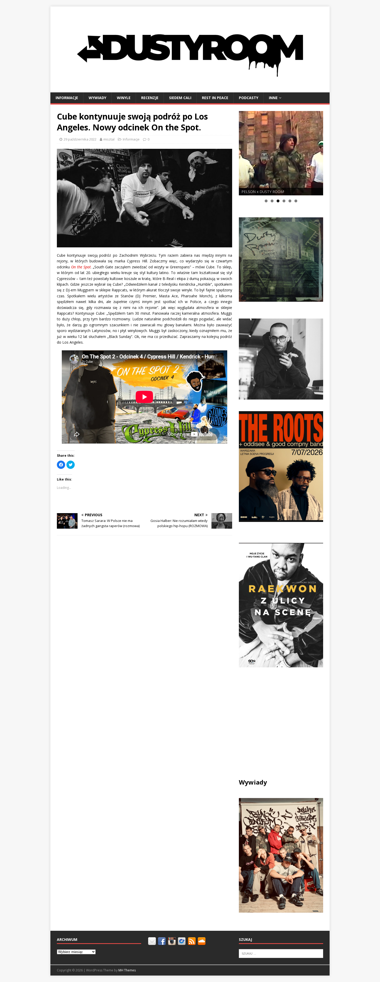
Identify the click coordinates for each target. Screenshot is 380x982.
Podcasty (248, 97)
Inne (273, 97)
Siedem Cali (180, 97)
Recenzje (149, 97)
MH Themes (127, 970)
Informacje (67, 97)
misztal (109, 139)
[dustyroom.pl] (190, 89)
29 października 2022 (80, 139)
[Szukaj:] (281, 953)
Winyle (124, 97)
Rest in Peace (215, 97)
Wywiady (97, 97)
